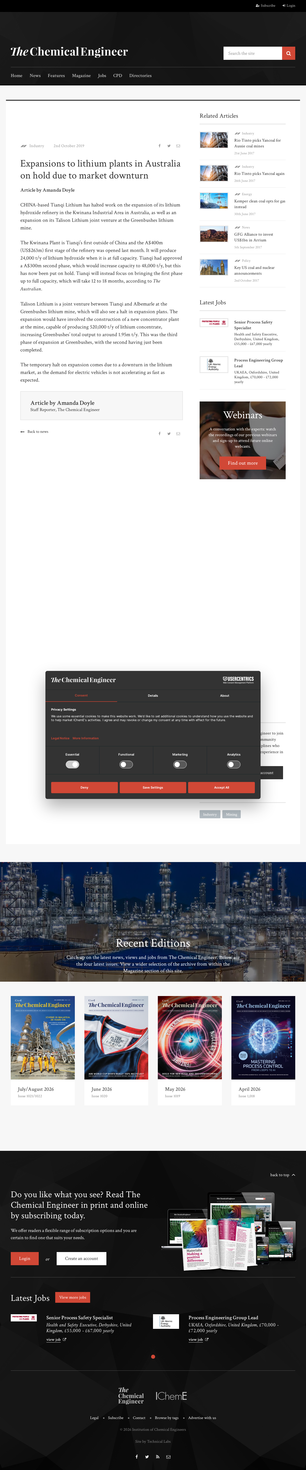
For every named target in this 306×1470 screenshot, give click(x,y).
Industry (36, 146)
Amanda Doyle (75, 403)
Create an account (81, 1258)
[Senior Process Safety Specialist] (24, 1317)
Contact (139, 1417)
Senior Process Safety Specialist (79, 1317)
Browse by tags (167, 1417)
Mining (231, 814)
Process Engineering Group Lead (223, 1317)
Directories (140, 76)
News (35, 76)
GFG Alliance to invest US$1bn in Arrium (253, 237)
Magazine (81, 76)
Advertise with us (202, 1417)
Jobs (102, 76)
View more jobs (72, 1297)
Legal (94, 1417)
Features (56, 76)
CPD (117, 76)
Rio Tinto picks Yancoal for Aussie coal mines (257, 143)
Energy (247, 194)
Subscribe (268, 5)
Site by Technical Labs (153, 1441)
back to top (279, 1175)
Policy (246, 260)
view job (53, 1339)
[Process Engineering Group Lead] (166, 1321)
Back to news (37, 431)
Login (291, 5)
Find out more (243, 463)
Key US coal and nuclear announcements (254, 270)
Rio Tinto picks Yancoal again (259, 173)
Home (16, 76)
